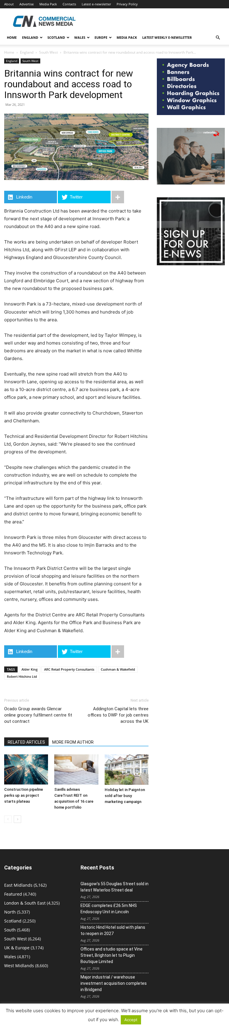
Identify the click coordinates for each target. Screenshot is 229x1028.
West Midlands (19, 965)
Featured (13, 894)
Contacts (69, 4)
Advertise (26, 4)
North (10, 912)
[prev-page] (8, 819)
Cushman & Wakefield (118, 669)
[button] (218, 38)
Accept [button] (130, 1019)
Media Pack (48, 4)
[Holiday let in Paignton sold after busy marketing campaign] (126, 769)
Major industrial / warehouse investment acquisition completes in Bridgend (114, 983)
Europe (101, 37)
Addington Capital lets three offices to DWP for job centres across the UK (118, 715)
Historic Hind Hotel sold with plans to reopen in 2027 (113, 930)
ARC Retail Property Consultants (69, 669)
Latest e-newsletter (96, 4)
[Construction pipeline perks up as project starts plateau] (26, 769)
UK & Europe (17, 948)
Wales (79, 37)
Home (12, 37)
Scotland (56, 37)
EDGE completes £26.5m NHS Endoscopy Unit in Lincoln (109, 908)
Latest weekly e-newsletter (167, 37)
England (26, 52)
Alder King (29, 669)
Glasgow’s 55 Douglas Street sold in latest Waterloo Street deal (114, 886)
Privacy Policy (127, 4)
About (9, 4)
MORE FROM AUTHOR (73, 742)
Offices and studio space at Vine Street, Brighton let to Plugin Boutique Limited (112, 955)
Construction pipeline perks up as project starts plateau (23, 795)
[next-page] (17, 819)
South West (48, 52)
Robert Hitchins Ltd (22, 676)
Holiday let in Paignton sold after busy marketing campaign (125, 795)
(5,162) (25, 885)
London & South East (25, 903)
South (10, 930)
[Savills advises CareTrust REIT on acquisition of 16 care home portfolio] (76, 769)
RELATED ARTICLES (26, 742)
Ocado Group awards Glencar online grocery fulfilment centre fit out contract (38, 715)
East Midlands (18, 885)
